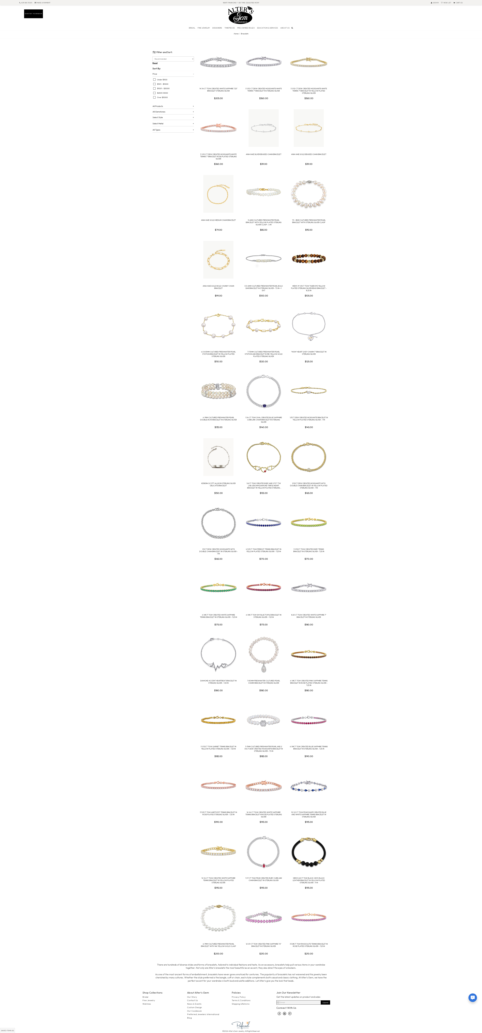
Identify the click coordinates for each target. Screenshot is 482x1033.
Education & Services (267, 28)
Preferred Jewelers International (203, 1014)
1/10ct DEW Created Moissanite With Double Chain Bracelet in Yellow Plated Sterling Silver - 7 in (308, 485)
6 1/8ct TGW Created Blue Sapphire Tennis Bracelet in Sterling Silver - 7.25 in (309, 747)
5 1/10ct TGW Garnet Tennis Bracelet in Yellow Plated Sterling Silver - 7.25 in (218, 747)
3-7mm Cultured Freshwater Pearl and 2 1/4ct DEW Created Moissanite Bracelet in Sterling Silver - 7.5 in (263, 748)
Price (155, 74)
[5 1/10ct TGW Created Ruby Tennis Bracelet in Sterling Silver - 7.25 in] (309, 523)
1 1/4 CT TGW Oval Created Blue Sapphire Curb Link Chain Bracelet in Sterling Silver (263, 419)
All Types (156, 130)
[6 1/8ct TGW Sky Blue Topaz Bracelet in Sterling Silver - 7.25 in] (263, 588)
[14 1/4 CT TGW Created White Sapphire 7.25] (218, 62)
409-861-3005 (26, 3)
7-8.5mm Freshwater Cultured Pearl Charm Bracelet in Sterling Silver (263, 682)
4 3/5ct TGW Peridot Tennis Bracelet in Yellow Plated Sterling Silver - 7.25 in (263, 550)
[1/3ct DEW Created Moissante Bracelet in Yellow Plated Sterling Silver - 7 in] (309, 391)
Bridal (192, 28)
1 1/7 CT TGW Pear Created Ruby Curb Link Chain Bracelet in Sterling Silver (263, 879)
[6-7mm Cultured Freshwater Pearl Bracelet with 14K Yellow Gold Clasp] (218, 918)
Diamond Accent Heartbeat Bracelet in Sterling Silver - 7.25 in (218, 682)
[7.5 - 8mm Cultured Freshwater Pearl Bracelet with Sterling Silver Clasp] (309, 194)
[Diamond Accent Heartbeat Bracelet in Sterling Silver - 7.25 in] (218, 654)
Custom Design (194, 1007)
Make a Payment (43, 3)
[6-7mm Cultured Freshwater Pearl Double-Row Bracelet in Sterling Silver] (218, 391)
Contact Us (192, 1000)
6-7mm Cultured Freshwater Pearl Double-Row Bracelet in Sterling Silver (218, 418)
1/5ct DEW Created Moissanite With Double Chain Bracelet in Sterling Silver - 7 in (218, 551)
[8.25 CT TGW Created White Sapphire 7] (309, 588)
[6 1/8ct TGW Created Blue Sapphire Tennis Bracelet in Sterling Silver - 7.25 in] (309, 720)
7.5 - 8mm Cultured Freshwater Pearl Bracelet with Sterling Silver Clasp (309, 221)
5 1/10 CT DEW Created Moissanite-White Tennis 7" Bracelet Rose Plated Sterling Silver (218, 156)
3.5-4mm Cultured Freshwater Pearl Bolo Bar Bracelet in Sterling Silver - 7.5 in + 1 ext (264, 288)
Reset (155, 63)
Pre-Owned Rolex (246, 28)
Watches (146, 1004)
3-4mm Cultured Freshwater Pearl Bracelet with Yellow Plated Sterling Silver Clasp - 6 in (264, 222)
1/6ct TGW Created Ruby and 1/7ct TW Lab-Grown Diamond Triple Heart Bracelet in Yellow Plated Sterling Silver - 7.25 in (264, 485)
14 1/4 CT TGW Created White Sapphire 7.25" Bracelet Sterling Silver (218, 89)
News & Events (194, 1004)
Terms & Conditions (241, 1000)
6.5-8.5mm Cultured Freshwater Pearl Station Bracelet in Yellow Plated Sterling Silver (218, 354)
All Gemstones (159, 112)
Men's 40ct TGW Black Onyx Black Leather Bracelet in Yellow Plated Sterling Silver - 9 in (309, 880)
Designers (217, 28)
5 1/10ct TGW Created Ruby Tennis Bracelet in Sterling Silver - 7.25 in (308, 550)
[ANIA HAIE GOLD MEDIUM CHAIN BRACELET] (218, 194)
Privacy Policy (239, 997)
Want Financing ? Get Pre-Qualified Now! (241, 3)
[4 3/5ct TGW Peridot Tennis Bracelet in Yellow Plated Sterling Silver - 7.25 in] (263, 523)
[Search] (292, 27)
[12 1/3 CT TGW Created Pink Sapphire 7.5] (263, 918)
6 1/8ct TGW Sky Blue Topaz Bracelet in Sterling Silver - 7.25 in (263, 616)
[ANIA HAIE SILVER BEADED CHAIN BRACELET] (263, 128)
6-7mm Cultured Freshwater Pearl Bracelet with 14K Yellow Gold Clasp (218, 945)
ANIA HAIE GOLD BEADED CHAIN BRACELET (308, 154)
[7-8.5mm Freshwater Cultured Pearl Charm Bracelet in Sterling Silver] (263, 654)
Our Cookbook (194, 1011)
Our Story (192, 997)
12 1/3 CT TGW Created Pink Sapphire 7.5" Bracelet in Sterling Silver (263, 945)
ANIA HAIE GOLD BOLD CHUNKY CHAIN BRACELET (218, 287)
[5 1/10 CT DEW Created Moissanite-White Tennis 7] (263, 62)
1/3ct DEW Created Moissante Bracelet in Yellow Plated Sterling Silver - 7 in (309, 418)
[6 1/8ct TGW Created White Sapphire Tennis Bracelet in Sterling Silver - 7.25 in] (218, 588)
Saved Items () (7, 1030)
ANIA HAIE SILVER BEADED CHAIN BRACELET (263, 154)
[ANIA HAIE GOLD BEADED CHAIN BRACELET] (309, 128)
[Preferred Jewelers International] (241, 1024)
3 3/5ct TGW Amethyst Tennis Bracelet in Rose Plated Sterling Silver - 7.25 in (218, 813)
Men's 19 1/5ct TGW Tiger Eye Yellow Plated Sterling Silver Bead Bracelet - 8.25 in (309, 288)
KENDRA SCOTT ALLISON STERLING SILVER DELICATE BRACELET (218, 484)
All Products (158, 106)
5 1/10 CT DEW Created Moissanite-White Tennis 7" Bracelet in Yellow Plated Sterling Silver (309, 90)
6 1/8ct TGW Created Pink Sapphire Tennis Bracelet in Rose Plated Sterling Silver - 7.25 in (309, 683)
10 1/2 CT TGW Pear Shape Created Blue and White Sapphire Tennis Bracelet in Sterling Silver (308, 814)
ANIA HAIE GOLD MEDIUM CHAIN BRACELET (218, 220)
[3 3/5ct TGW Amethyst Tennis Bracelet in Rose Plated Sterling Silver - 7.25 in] (218, 786)
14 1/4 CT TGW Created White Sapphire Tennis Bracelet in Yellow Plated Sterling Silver (218, 880)
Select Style (158, 117)
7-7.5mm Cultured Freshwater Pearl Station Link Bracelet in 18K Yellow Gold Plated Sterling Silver (264, 354)
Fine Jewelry (204, 28)
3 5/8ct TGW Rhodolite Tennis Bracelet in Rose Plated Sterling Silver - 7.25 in (309, 945)
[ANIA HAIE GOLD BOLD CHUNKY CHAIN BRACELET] (218, 260)
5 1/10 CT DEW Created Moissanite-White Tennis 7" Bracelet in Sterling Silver (264, 89)
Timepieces (230, 28)
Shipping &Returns (241, 1004)
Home (236, 34)
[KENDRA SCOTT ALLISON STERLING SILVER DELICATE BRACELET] (218, 457)
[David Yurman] (33, 13)
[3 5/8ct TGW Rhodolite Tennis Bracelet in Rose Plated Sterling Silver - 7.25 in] (309, 918)
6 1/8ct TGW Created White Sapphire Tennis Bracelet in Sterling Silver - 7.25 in (218, 616)
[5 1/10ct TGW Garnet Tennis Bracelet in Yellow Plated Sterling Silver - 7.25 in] (218, 720)
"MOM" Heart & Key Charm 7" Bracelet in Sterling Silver (308, 353)
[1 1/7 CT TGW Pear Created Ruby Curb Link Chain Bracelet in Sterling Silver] (263, 852)
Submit (325, 1002)
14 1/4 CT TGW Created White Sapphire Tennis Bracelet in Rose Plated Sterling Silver (263, 814)
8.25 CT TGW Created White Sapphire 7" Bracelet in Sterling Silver (308, 616)
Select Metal (158, 123)
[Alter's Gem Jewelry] (241, 14)
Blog (189, 1018)
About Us (285, 28)
